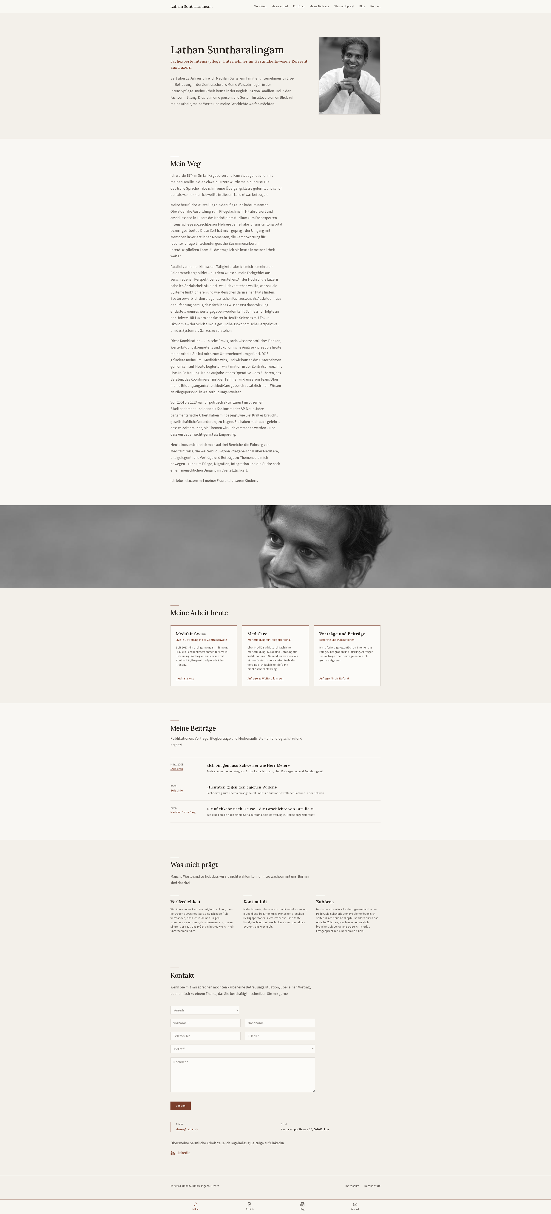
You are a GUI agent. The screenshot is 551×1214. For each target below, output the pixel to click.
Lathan (195, 1209)
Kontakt (375, 6)
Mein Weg (260, 6)
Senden (181, 1106)
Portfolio (299, 6)
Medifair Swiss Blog (183, 812)
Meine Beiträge (319, 6)
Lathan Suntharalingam (191, 6)
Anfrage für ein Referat (334, 678)
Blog (362, 6)
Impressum (352, 1186)
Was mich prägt (344, 6)
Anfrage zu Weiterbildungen (265, 678)
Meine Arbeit (280, 6)
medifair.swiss (185, 678)
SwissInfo (176, 769)
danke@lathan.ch (187, 1129)
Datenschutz (372, 1186)
